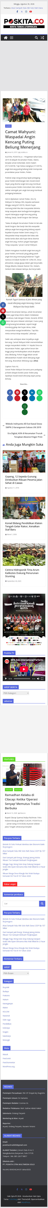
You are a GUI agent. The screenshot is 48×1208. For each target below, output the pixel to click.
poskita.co (24, 152)
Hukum (5, 999)
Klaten (8, 126)
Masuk (5, 1054)
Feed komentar (9, 1062)
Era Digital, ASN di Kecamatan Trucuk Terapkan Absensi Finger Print (25, 435)
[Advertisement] (24, 66)
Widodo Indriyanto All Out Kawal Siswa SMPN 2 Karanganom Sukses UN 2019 (24, 425)
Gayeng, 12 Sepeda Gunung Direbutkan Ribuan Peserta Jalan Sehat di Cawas (23, 480)
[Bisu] (38, 678)
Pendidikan (7, 1024)
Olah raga (6, 1020)
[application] (24, 669)
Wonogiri (6, 1040)
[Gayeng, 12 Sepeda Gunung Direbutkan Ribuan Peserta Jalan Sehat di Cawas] (24, 452)
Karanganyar (8, 1003)
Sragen (5, 1032)
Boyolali (6, 987)
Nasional (18, 789)
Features (9, 789)
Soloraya (6, 1028)
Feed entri (7, 1058)
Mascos (22, 813)
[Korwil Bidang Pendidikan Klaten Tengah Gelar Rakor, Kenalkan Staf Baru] (24, 498)
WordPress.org (9, 1066)
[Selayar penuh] (42, 678)
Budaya (6, 991)
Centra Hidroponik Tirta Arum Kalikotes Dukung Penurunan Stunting (22, 573)
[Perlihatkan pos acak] (42, 38)
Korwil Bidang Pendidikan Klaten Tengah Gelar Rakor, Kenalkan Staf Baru (23, 526)
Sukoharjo (7, 1036)
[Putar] (6, 678)
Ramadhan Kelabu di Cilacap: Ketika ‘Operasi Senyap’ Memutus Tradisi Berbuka (22, 801)
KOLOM (6, 1011)
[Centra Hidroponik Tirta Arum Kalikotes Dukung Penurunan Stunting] (24, 545)
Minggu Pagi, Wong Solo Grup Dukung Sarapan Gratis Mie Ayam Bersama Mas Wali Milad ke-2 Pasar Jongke (24, 867)
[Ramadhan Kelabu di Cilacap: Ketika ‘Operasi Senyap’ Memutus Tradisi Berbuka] (24, 774)
